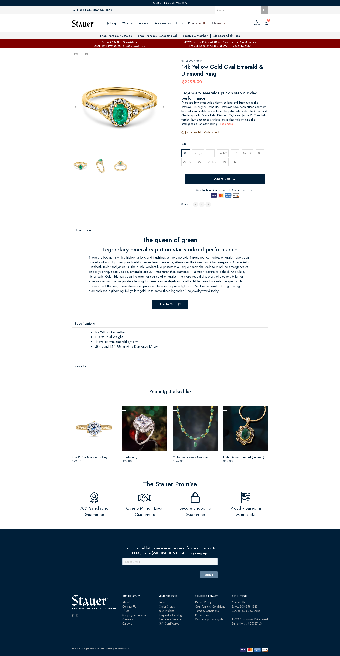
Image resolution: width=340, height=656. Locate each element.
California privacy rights (209, 619)
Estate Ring (129, 457)
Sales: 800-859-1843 (244, 607)
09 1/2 (212, 162)
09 (199, 162)
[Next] (163, 107)
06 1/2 (223, 153)
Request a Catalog (170, 615)
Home (75, 54)
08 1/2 (187, 162)
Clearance (219, 23)
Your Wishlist (166, 611)
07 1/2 (247, 153)
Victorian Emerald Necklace (191, 457)
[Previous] (75, 107)
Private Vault (196, 23)
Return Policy (203, 602)
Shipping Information (134, 615)
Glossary (127, 619)
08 (260, 153)
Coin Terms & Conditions (210, 607)
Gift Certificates (169, 624)
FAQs (125, 611)
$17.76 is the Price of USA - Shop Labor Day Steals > (220, 42)
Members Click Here (226, 36)
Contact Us (129, 607)
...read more (225, 124)
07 (235, 153)
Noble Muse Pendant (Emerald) (243, 457)
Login (162, 602)
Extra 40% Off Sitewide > (119, 42)
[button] (208, 23)
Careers (127, 624)
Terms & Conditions (207, 611)
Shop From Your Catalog (116, 36)
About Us (128, 602)
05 (185, 153)
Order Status (167, 607)
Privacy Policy (203, 615)
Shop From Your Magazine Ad (157, 36)
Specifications (85, 323)
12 (235, 162)
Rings (86, 54)
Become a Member (170, 619)
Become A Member (195, 36)
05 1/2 (198, 153)
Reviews (80, 366)
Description (83, 230)
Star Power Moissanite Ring (90, 457)
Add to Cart (222, 179)
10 (224, 162)
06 (210, 153)
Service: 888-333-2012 (246, 611)
